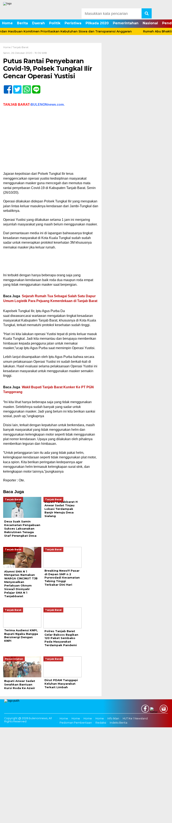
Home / (8, 47)
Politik (54, 23)
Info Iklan (113, 718)
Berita (22, 23)
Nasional (150, 23)
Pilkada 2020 (97, 23)
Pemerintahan (125, 23)
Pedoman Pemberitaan (76, 722)
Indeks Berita (118, 722)
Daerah (38, 23)
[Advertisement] (50, 140)
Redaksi (100, 722)
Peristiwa (73, 23)
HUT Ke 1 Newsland (135, 718)
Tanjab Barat (21, 47)
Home (7, 23)
